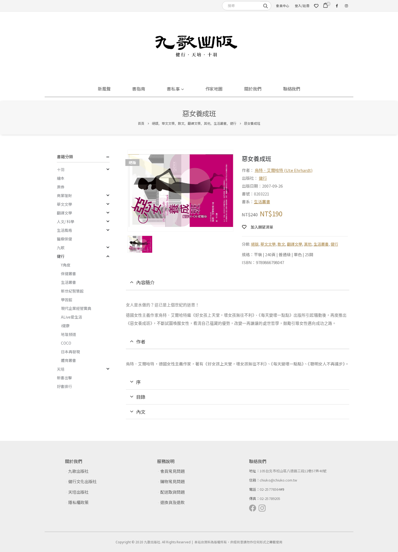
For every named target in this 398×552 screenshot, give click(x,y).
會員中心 (282, 5)
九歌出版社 (78, 471)
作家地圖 (214, 88)
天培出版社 (78, 492)
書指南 (138, 88)
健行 (263, 178)
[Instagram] (346, 6)
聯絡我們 (292, 88)
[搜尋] (265, 5)
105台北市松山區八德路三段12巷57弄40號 (293, 470)
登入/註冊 (302, 5)
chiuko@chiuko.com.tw (278, 480)
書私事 (173, 88)
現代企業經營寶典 (76, 308)
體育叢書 (68, 360)
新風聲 (104, 88)
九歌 (60, 247)
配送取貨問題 (172, 492)
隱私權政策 (78, 502)
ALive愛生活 (71, 317)
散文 (281, 244)
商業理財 (64, 195)
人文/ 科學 (65, 221)
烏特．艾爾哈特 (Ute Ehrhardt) (283, 170)
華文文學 (268, 244)
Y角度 (65, 265)
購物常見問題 (172, 481)
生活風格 (64, 230)
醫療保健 (64, 239)
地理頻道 (68, 334)
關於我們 (253, 88)
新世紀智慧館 (72, 291)
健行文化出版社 (82, 481)
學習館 (66, 299)
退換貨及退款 (172, 502)
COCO (66, 343)
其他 (308, 244)
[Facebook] (337, 6)
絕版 (255, 244)
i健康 (65, 325)
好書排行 (64, 386)
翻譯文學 (294, 244)
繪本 (60, 178)
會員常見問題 (172, 471)
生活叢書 (262, 201)
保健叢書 (68, 273)
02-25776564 (270, 489)
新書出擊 (64, 377)
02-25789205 (270, 498)
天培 (60, 369)
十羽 (60, 169)
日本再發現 (70, 351)
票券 (60, 187)
